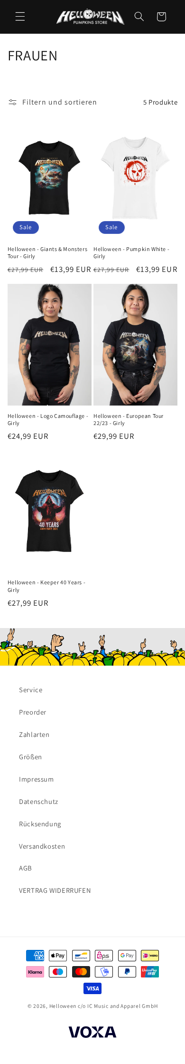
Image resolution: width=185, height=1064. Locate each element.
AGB (25, 867)
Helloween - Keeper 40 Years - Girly (46, 586)
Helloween (63, 1005)
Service (30, 689)
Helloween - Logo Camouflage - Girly (48, 419)
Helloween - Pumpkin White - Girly (131, 252)
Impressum (36, 778)
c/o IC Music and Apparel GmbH (117, 1005)
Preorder (32, 711)
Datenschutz (38, 801)
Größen (30, 756)
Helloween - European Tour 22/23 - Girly (128, 419)
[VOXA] (92, 1033)
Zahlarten (34, 734)
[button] (20, 17)
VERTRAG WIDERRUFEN (55, 890)
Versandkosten (42, 846)
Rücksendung (40, 823)
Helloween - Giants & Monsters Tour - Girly (47, 252)
